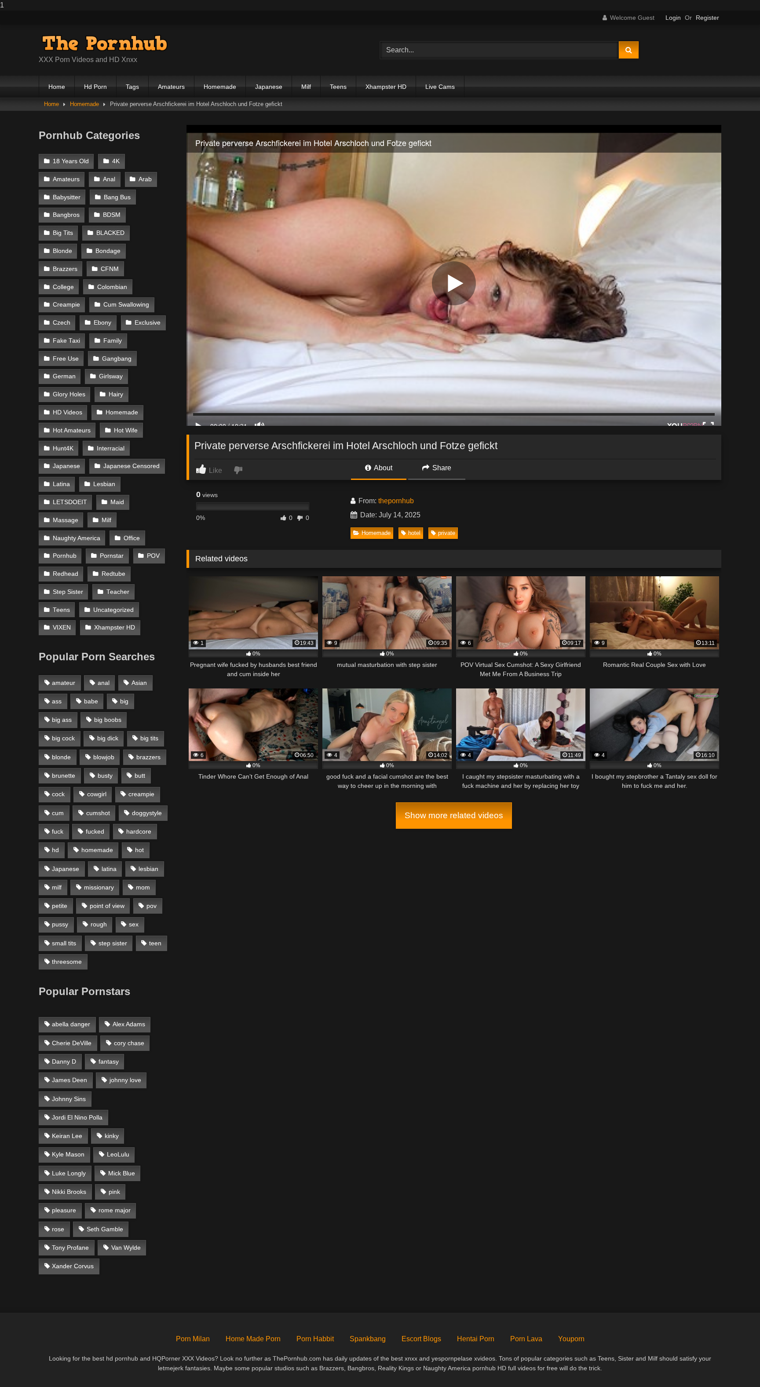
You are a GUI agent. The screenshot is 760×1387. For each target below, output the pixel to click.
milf (57, 887)
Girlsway (111, 376)
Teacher (117, 592)
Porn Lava (526, 1339)
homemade (97, 849)
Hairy (116, 394)
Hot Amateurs (72, 430)
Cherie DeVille (71, 1043)
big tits (149, 738)
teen (155, 943)
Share (441, 468)
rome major (115, 1210)
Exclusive (148, 322)
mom (143, 887)
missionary (99, 887)
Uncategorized (113, 610)
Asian (139, 682)
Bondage (108, 251)
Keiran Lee (67, 1135)
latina (109, 868)
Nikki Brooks (69, 1191)
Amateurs (171, 86)
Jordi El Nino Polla (77, 1117)
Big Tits (63, 233)
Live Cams (440, 86)
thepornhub (396, 501)
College (63, 287)
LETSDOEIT (70, 502)
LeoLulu (118, 1154)
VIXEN (62, 627)
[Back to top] (732, 1362)
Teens (338, 86)
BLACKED (110, 233)
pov (151, 905)
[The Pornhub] (105, 43)
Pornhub (65, 556)
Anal (109, 179)
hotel (414, 533)
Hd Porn (95, 86)
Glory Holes (69, 394)
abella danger (71, 1024)
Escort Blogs (421, 1339)
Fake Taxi (66, 340)
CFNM (110, 269)
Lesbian (104, 484)
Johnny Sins (69, 1098)
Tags (132, 86)
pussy (60, 924)
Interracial (110, 448)
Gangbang (117, 358)
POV (153, 556)
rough (99, 924)
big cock (63, 738)
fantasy (109, 1061)
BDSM (112, 215)
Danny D (64, 1061)
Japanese (268, 86)
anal (104, 682)
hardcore (138, 831)
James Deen (69, 1079)
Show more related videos (454, 815)
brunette (63, 775)
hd (55, 849)
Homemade (220, 86)
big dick (107, 738)
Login (673, 17)
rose (58, 1229)
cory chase (129, 1043)
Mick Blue (121, 1173)
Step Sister (68, 592)
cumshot (98, 812)
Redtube (113, 574)
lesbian (148, 868)
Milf (306, 86)
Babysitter (66, 197)
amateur (63, 682)
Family (112, 340)
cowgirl (96, 794)
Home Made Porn (253, 1339)
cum (58, 812)
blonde (61, 757)
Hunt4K (63, 448)
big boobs (107, 719)
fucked (95, 831)
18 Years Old (71, 161)
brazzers (148, 757)
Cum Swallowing (126, 304)
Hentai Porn (475, 1339)
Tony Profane (70, 1247)
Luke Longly (69, 1173)
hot (139, 849)
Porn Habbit (315, 1339)
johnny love (125, 1079)
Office (132, 538)
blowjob (103, 757)
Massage (65, 520)
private (446, 533)
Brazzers (65, 269)
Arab (145, 179)
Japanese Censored (131, 466)
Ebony (102, 322)
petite (59, 905)
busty (105, 775)
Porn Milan (193, 1339)
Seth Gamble (105, 1229)
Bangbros (66, 215)
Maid (117, 502)
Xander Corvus (73, 1266)
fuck (57, 831)
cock (58, 794)
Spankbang (368, 1339)
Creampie (66, 304)
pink (114, 1191)
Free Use (66, 358)
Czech (61, 322)
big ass (62, 719)
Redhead (65, 574)
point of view (107, 905)
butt (140, 775)
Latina (61, 484)
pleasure (64, 1210)
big (124, 701)
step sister (113, 943)
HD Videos (67, 412)
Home (56, 86)
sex (134, 924)
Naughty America (76, 538)
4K (116, 161)
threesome (67, 961)
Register (707, 17)
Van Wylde (126, 1247)
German (64, 376)
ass (57, 701)
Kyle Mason (68, 1154)
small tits (64, 943)
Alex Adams (129, 1024)
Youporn (571, 1339)
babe (91, 701)
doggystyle (147, 812)
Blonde (62, 251)
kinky (112, 1135)
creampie (141, 794)
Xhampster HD (385, 86)
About (382, 468)
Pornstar (112, 556)
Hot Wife (126, 430)
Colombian (112, 287)
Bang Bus (117, 197)
